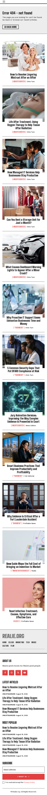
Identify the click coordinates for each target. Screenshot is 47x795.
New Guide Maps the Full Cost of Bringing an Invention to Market (23, 565)
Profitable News (29, 523)
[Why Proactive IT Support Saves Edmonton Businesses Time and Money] (23, 301)
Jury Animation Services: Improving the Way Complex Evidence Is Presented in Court (23, 418)
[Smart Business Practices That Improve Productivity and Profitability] (23, 449)
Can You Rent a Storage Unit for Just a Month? (23, 221)
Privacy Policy (29, 782)
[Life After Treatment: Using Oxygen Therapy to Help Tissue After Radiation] (23, 105)
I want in (22, 777)
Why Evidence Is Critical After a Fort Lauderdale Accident (23, 518)
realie (33, 571)
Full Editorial (29, 476)
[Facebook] (5, 672)
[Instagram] (11, 672)
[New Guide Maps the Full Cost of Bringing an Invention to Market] (23, 547)
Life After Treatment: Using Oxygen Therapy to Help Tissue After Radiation (23, 125)
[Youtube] (24, 672)
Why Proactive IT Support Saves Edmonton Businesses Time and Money (23, 320)
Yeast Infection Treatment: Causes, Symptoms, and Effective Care (23, 614)
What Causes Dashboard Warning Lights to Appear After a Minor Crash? (23, 270)
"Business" (19, 328)
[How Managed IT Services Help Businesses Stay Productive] (23, 155)
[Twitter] (18, 672)
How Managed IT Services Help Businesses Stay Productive (23, 174)
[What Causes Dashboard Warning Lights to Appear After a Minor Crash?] (23, 250)
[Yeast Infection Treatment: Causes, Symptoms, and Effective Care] (23, 594)
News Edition (31, 425)
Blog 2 (16, 621)
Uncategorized (19, 81)
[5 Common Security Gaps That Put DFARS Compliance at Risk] (23, 351)
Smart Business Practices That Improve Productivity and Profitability (23, 469)
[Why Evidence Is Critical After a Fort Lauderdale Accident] (23, 499)
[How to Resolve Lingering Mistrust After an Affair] (23, 58)
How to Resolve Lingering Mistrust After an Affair (23, 76)
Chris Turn (31, 81)
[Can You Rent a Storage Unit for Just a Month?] (23, 203)
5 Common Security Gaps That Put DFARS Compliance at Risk (23, 369)
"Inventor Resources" (21, 571)
